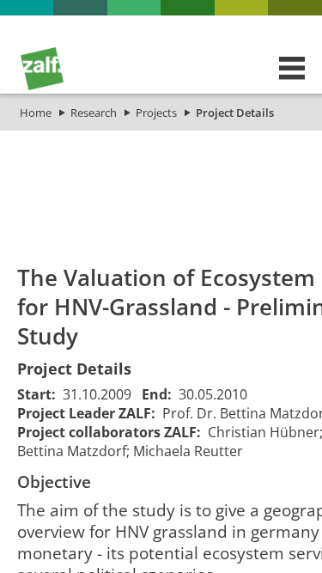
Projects (156, 112)
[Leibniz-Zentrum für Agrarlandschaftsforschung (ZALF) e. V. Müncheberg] (42, 86)
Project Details (235, 112)
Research (93, 112)
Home (36, 112)
